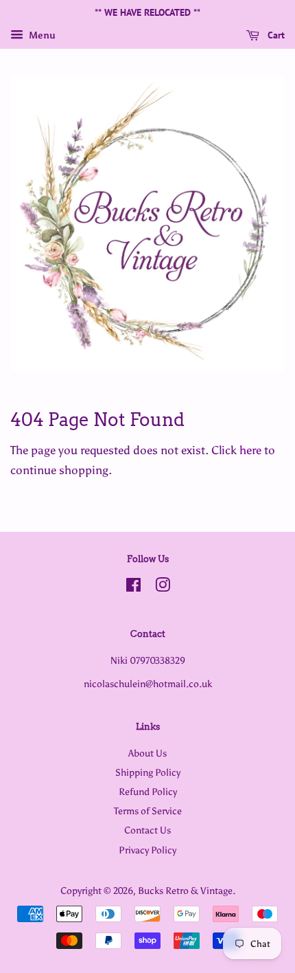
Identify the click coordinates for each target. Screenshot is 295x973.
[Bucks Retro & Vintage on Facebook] (133, 587)
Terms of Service (148, 811)
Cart (275, 35)
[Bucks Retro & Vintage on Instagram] (162, 587)
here (250, 450)
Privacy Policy (147, 850)
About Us (147, 753)
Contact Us (147, 830)
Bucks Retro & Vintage (185, 890)
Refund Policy (148, 791)
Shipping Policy (147, 772)
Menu (41, 35)
